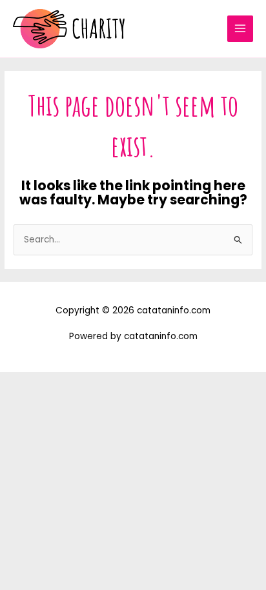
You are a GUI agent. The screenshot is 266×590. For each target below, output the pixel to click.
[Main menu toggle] (240, 28)
